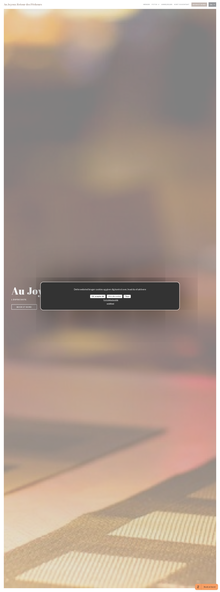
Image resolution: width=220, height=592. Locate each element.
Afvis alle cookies (114, 296)
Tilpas (127, 296)
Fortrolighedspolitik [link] (111, 300)
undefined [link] (110, 304)
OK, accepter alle (98, 296)
